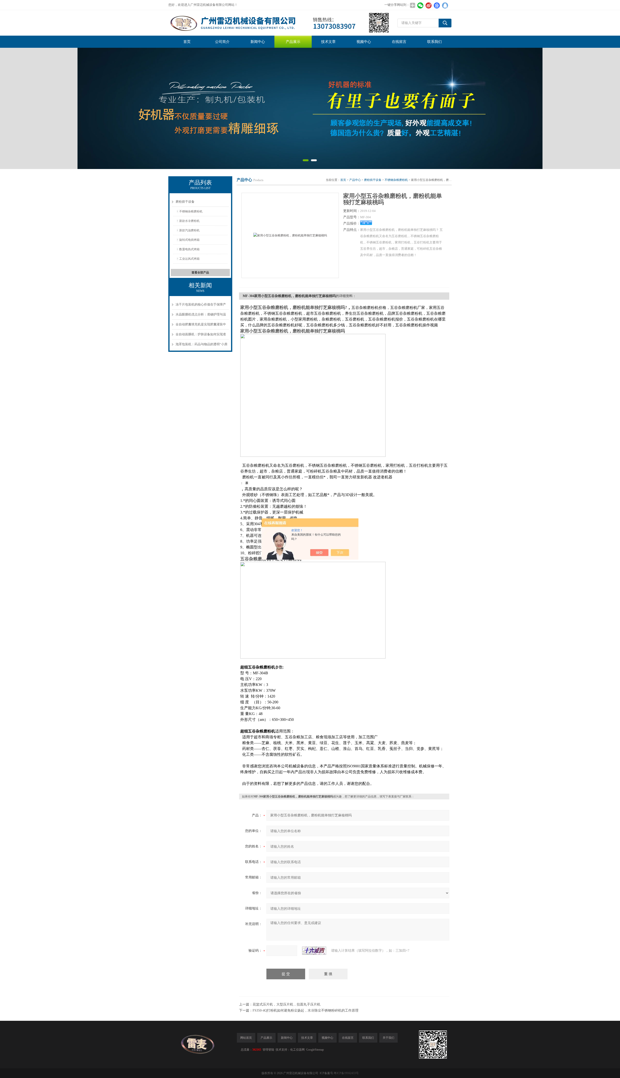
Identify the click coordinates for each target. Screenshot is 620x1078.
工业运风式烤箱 (189, 258)
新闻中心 (257, 42)
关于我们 (388, 1037)
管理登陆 (268, 1049)
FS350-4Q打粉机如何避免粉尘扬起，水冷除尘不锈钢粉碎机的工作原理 (305, 1010)
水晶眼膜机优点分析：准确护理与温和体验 (201, 316)
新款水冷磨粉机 (189, 221)
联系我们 (434, 42)
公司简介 (222, 42)
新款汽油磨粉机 (189, 230)
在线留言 (399, 42)
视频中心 (363, 42)
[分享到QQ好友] (445, 5)
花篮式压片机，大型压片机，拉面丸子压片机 (286, 1004)
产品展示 (293, 42)
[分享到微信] (420, 5)
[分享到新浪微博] (428, 5)
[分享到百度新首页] (436, 5)
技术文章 (328, 42)
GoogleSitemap (315, 1049)
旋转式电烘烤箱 (189, 239)
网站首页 (246, 1037)
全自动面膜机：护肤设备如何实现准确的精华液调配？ (201, 335)
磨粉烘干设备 (185, 201)
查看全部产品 (200, 272)
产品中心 (355, 180)
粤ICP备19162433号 (346, 1073)
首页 (187, 42)
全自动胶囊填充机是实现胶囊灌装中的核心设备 (201, 326)
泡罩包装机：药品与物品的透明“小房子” (201, 345)
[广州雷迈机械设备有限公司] (279, 23)
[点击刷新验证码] (314, 951)
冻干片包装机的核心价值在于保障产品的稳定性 (201, 306)
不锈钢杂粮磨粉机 (190, 211)
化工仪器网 (297, 1049)
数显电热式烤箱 (189, 249)
